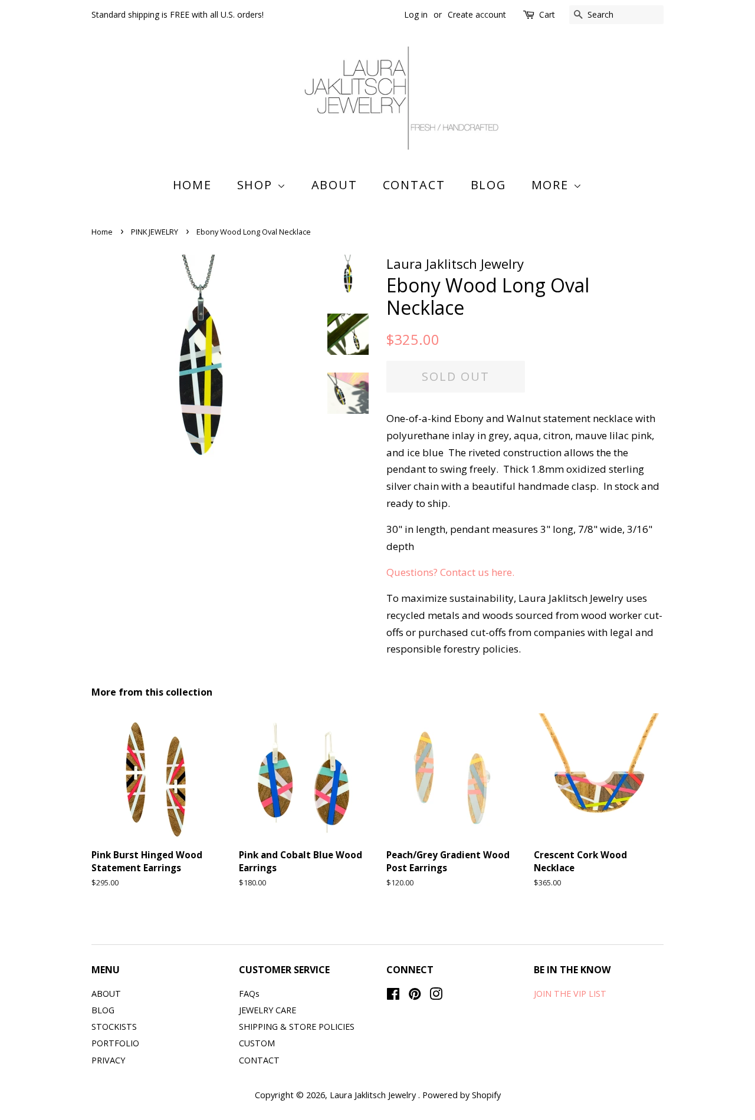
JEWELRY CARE (267, 1010)
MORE (552, 185)
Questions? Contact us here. (451, 572)
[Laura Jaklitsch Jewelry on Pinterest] (414, 996)
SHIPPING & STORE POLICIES (296, 1026)
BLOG (489, 185)
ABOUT (334, 185)
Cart (547, 14)
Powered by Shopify (461, 1095)
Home (192, 185)
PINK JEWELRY (154, 231)
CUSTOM (257, 1043)
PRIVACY (108, 1060)
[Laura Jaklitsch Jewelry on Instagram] (435, 996)
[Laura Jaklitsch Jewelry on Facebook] (393, 996)
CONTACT (414, 185)
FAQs (249, 993)
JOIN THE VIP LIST (570, 993)
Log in (416, 14)
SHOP (257, 185)
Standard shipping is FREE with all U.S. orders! (177, 14)
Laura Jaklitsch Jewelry (374, 1095)
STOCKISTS (114, 1026)
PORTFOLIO (115, 1043)
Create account (477, 14)
